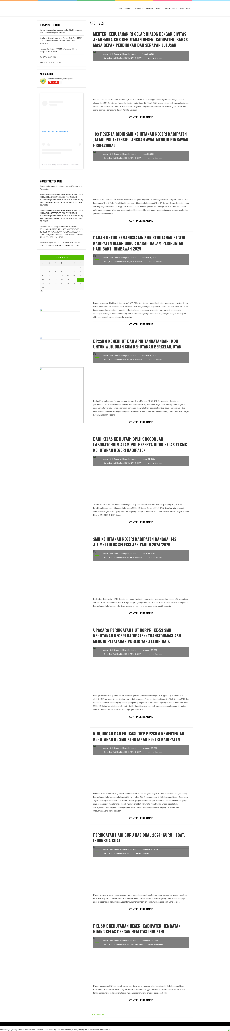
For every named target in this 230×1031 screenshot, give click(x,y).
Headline (120, 58)
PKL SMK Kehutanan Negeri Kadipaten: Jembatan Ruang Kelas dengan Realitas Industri (137, 929)
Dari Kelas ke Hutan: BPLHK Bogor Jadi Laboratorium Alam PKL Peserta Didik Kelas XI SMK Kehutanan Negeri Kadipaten (140, 444)
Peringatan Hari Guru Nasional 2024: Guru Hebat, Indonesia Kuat (139, 837)
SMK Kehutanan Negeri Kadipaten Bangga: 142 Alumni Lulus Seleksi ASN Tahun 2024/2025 (134, 542)
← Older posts (98, 1014)
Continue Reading (148, 117)
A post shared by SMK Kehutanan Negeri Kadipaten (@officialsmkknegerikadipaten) (77, 164)
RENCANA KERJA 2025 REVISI (50, 62)
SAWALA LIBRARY (185, 8)
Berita (106, 58)
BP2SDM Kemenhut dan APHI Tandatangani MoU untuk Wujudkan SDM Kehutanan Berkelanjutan (137, 344)
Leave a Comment (155, 58)
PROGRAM (149, 8)
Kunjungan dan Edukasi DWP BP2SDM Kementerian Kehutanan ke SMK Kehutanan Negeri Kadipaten (138, 736)
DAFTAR (112, 58)
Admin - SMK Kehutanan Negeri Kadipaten (119, 54)
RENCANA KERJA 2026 (48, 57)
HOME (120, 8)
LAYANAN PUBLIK (170, 8)
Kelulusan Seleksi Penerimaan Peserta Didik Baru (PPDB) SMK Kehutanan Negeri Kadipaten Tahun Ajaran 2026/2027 (61, 41)
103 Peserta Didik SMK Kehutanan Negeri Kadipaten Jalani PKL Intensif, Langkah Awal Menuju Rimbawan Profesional (140, 139)
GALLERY (158, 8)
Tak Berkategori (136, 944)
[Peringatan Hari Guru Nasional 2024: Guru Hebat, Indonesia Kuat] (141, 868)
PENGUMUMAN (136, 58)
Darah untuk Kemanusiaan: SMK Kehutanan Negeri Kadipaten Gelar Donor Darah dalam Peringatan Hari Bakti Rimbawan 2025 (139, 243)
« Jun (42, 291)
